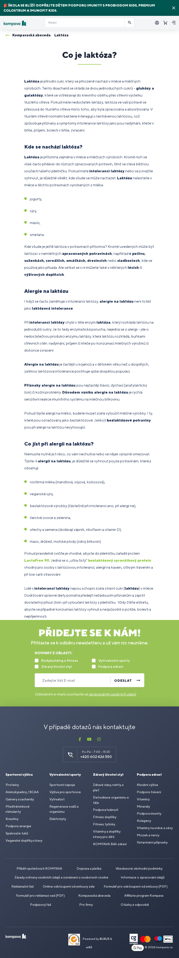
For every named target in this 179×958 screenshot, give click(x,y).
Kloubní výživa (147, 785)
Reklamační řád (22, 886)
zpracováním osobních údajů (112, 694)
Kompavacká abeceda (94, 895)
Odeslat (123, 680)
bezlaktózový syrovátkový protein (119, 560)
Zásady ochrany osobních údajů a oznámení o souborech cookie (61, 877)
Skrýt (173, 8)
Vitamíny (143, 799)
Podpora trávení (149, 792)
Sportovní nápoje (62, 785)
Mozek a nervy (148, 835)
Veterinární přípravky (152, 842)
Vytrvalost (57, 799)
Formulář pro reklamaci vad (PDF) (40, 895)
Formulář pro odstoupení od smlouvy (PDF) (136, 886)
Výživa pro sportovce (65, 792)
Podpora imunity (149, 813)
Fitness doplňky (104, 817)
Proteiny (12, 785)
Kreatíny (12, 819)
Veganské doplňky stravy (24, 840)
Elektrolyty (57, 819)
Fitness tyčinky (104, 824)
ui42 (89, 947)
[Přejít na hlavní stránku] (22, 23)
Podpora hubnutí (105, 810)
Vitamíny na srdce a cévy (155, 828)
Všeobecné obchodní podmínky (139, 868)
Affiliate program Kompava (143, 895)
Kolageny (144, 821)
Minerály (143, 806)
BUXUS (105, 939)
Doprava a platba (89, 868)
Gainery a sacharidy (20, 799)
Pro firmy (86, 904)
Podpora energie (18, 826)
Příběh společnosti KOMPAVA (39, 868)
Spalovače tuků (17, 833)
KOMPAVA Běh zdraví (110, 844)
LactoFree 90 (36, 560)
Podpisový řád (40, 904)
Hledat (129, 23)
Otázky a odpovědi (135, 904)
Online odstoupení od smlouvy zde (69, 886)
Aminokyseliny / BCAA (22, 792)
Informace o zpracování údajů (143, 877)
